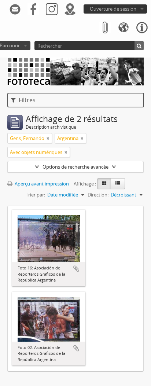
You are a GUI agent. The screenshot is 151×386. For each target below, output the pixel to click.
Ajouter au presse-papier (76, 268)
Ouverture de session (113, 8)
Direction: (98, 194)
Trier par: (35, 194)
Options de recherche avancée (75, 166)
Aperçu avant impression (41, 183)
